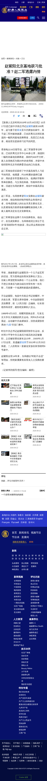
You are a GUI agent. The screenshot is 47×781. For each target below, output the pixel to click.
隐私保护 (36, 743)
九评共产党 (23, 708)
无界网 (21, 761)
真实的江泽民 (24, 711)
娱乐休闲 (25, 649)
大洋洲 (35, 515)
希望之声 (16, 758)
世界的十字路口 (37, 606)
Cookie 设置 (23, 777)
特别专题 (23, 688)
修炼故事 (22, 730)
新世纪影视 (31, 761)
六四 (9, 325)
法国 (7, 519)
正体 (38, 2)
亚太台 (21, 519)
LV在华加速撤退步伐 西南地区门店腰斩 (38, 439)
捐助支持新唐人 (20, 542)
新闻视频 (18, 577)
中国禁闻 (17, 587)
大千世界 (24, 672)
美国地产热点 (19, 645)
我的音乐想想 (26, 684)
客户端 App (7, 749)
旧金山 (13, 519)
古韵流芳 (17, 629)
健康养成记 (33, 632)
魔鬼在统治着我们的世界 (28, 704)
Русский (15, 522)
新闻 (14, 550)
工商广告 (22, 733)
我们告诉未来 (24, 692)
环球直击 (17, 584)
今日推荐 (15, 566)
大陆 (17, 59)
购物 (31, 542)
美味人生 (24, 665)
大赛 (23, 2)
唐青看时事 (35, 603)
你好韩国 (24, 659)
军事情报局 (35, 600)
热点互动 (34, 584)
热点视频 (24, 563)
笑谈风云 (17, 626)
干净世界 (6, 758)
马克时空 (34, 609)
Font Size (35, 115)
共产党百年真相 (25, 698)
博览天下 (24, 566)
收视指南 (26, 743)
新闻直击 (17, 593)
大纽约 (13, 515)
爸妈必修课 (18, 639)
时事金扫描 (35, 587)
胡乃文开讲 (33, 629)
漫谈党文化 (23, 727)
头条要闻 (15, 563)
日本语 (24, 522)
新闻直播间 (23, 18)
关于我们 (16, 743)
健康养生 (33, 619)
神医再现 (32, 636)
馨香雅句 (17, 632)
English (39, 519)
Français (6, 522)
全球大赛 (24, 569)
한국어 (31, 522)
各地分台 (31, 2)
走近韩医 (32, 639)
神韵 (16, 2)
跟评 (42, 491)
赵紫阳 (29, 126)
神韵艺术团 (17, 754)
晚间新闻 (17, 590)
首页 (3, 59)
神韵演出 (15, 569)
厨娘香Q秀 (25, 675)
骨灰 (19, 130)
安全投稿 (16, 746)
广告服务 (26, 746)
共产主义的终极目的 (27, 701)
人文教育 (18, 619)
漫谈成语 (17, 636)
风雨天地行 (23, 717)
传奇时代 (22, 695)
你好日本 (24, 656)
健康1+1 (32, 623)
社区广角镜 (18, 606)
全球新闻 (17, 581)
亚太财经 (17, 612)
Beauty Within (26, 668)
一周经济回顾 (19, 603)
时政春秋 (34, 590)
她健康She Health (36, 626)
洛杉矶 (28, 515)
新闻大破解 (35, 597)
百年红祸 (22, 714)
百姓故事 (22, 723)
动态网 (13, 761)
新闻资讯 (10, 59)
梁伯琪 (23, 342)
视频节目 (36, 532)
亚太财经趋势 (19, 609)
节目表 (15, 537)
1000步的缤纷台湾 (27, 679)
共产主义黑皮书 (25, 720)
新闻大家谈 (35, 581)
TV (33, 18)
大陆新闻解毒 (36, 612)
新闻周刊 (17, 597)
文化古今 (17, 642)
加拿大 (21, 515)
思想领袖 (34, 593)
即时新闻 (34, 563)
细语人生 (34, 616)
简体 (43, 2)
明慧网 (5, 761)
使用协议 (6, 746)
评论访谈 (35, 577)
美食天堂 (24, 662)
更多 (41, 761)
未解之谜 (17, 623)
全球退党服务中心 (30, 758)
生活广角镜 (25, 653)
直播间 (25, 537)
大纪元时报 (29, 754)
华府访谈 (17, 600)
